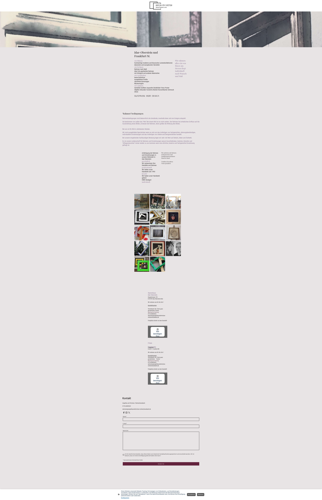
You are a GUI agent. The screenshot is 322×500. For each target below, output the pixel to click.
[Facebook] (124, 413)
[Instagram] (126, 413)
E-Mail (125, 423)
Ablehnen (201, 494)
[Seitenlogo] (161, 6)
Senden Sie (161, 464)
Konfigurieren (125, 498)
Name (125, 416)
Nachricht (125, 430)
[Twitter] (129, 413)
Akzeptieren (191, 494)
